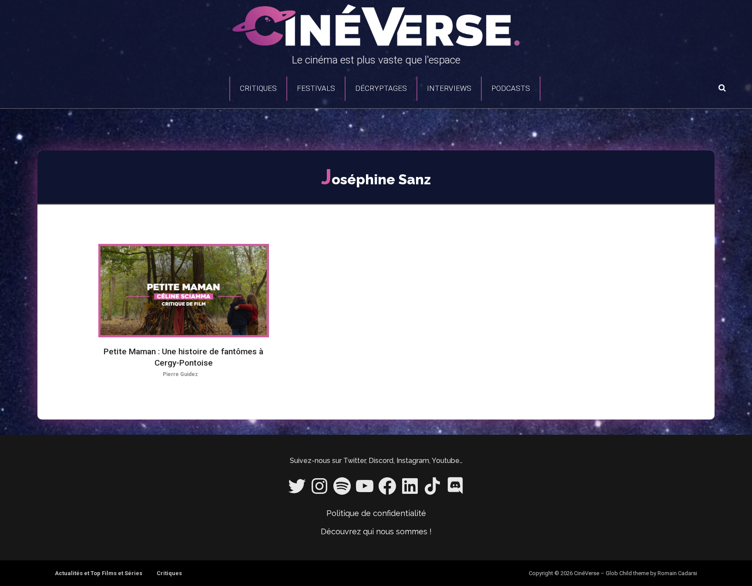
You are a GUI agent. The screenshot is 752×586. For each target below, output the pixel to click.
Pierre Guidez (180, 374)
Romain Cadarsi (677, 573)
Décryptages (381, 88)
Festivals (316, 88)
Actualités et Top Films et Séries (98, 573)
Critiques (258, 88)
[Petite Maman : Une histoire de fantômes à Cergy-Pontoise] (183, 290)
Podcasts (510, 88)
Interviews (449, 88)
